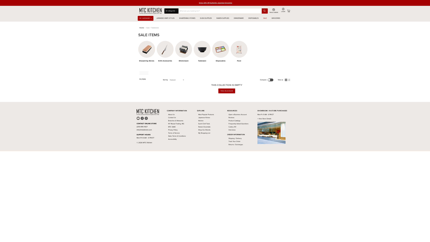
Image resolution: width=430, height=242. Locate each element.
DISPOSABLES (253, 18)
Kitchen (200, 121)
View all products (226, 91)
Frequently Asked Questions (238, 124)
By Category (145, 18)
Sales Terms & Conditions (177, 136)
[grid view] (286, 79)
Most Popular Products (206, 114)
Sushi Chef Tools (204, 124)
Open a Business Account (238, 114)
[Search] (265, 11)
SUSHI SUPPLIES (206, 18)
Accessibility (172, 139)
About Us (171, 114)
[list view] (289, 79)
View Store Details (265, 119)
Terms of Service (174, 133)
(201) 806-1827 (142, 126)
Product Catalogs (234, 121)
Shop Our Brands (204, 130)
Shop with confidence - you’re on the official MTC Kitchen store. (215, 3)
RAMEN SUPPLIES (222, 18)
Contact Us (172, 117)
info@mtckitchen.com (144, 130)
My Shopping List (204, 133)
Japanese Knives (204, 117)
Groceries (276, 18)
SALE (265, 18)
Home (141, 28)
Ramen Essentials (204, 127)
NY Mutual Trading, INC (176, 124)
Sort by (165, 80)
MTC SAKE (172, 127)
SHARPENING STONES (187, 18)
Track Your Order (234, 141)
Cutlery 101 (232, 127)
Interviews (232, 130)
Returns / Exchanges (236, 144)
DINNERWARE (239, 18)
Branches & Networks (175, 121)
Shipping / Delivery (235, 138)
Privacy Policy (173, 130)
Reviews (231, 117)
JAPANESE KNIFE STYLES (165, 18)
